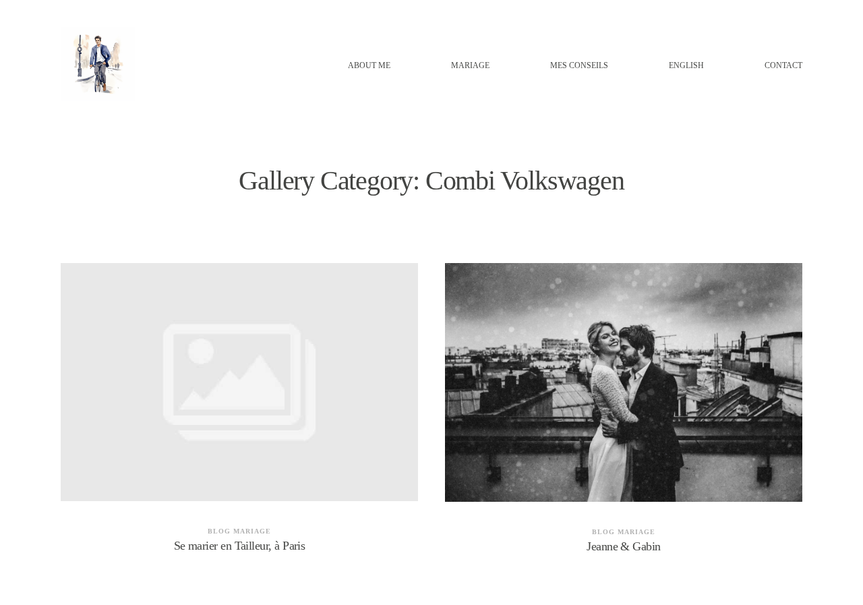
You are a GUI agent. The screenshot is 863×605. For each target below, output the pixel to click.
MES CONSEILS (579, 65)
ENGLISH (686, 65)
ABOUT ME (369, 65)
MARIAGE (470, 65)
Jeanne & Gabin (624, 417)
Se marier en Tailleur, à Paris (239, 417)
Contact (783, 65)
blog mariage (239, 531)
